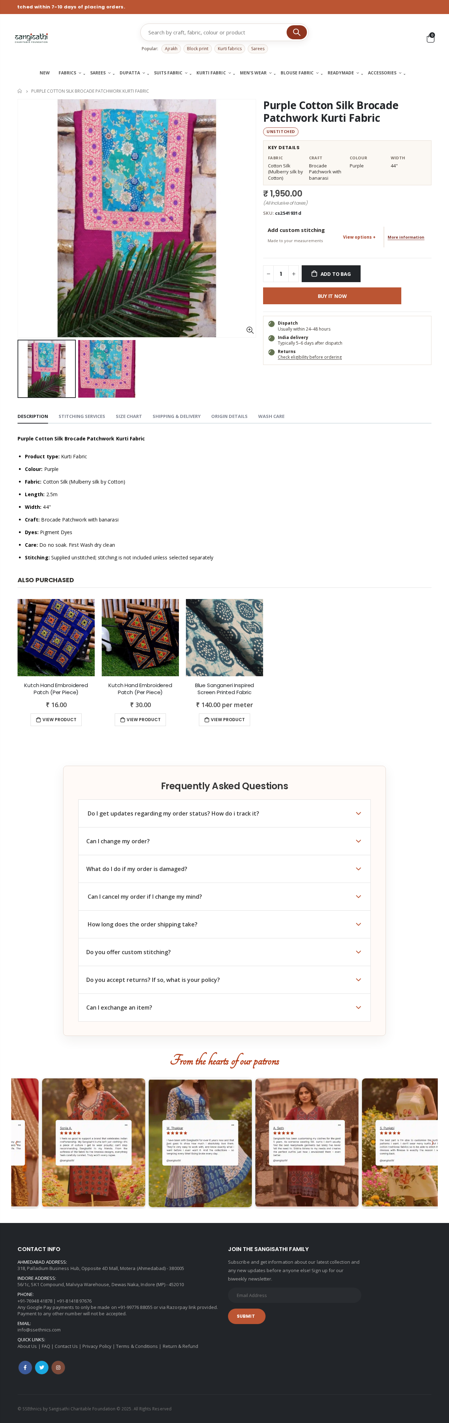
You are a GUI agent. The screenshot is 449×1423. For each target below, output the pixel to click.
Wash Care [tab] (271, 416)
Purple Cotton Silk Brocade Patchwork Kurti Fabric (330, 111)
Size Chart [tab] (129, 416)
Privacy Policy (97, 1346)
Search (297, 32)
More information (406, 237)
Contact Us (66, 1346)
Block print (197, 49)
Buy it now (332, 296)
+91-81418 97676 (74, 1301)
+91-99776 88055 (135, 1307)
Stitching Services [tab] (82, 416)
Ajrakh (171, 49)
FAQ (46, 1346)
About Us (27, 1346)
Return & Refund (181, 1346)
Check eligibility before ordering (310, 357)
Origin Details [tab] (229, 416)
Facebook (25, 1368)
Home (20, 91)
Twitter (42, 1368)
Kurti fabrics (230, 49)
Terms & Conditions (137, 1346)
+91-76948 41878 (35, 1301)
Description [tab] (33, 416)
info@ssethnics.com (39, 1329)
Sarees (257, 49)
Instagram (58, 1368)
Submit (246, 1316)
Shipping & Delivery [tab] (177, 416)
